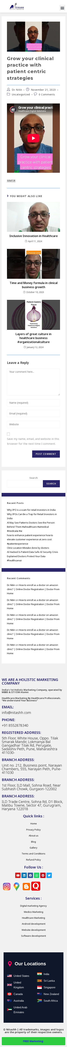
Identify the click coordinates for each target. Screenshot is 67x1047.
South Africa (51, 1000)
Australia (19, 1000)
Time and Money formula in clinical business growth (34, 285)
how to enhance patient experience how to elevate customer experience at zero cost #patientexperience (30, 539)
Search (33, 477)
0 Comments (47, 94)
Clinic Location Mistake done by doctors (28, 547)
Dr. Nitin (17, 89)
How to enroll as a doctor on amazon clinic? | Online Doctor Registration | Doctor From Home (33, 589)
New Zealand (51, 994)
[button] (62, 8)
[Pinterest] (43, 875)
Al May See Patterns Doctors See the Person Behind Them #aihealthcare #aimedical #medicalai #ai (31, 527)
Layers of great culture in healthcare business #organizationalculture (33, 338)
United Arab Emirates (20, 1010)
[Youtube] (18, 875)
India (46, 974)
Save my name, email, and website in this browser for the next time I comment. (33, 441)
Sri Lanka (49, 980)
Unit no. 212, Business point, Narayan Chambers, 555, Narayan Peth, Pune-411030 (32, 769)
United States (21, 975)
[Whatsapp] (36, 875)
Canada (18, 994)
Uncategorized (21, 94)
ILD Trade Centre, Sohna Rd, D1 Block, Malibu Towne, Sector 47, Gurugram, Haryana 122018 (32, 805)
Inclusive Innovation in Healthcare (33, 236)
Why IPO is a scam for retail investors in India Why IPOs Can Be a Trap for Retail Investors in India (32, 514)
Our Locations (30, 963)
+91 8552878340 (15, 725)
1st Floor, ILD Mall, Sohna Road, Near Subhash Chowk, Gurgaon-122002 (31, 787)
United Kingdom (19, 985)
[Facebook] (30, 875)
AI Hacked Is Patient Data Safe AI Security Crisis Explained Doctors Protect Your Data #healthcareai (32, 556)
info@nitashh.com (16, 712)
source (11, 180)
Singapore (49, 987)
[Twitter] (49, 875)
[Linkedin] (24, 875)
